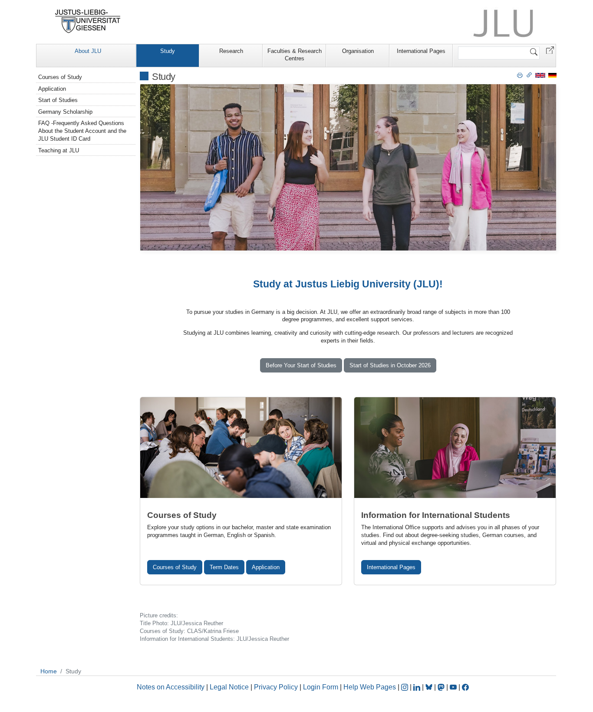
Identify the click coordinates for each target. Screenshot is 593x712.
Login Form (320, 687)
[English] (540, 75)
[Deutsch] (552, 75)
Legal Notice (229, 687)
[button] (550, 49)
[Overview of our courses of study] (241, 447)
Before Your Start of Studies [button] (301, 365)
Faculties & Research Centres (294, 55)
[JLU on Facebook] (465, 687)
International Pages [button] (391, 567)
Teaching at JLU (58, 150)
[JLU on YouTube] (454, 687)
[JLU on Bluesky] (429, 687)
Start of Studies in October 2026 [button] (390, 365)
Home (48, 671)
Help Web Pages (369, 687)
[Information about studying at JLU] (455, 447)
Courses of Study (175, 567)
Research (231, 51)
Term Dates (224, 567)
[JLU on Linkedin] (417, 687)
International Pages (421, 51)
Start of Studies (58, 100)
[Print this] (520, 74)
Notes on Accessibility (171, 687)
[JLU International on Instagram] (405, 687)
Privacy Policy (276, 687)
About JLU (88, 51)
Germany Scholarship (65, 112)
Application (266, 567)
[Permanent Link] (529, 74)
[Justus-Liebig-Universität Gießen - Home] (88, 21)
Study (167, 51)
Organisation (358, 51)
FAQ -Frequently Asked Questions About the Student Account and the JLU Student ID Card (82, 131)
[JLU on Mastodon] (442, 687)
